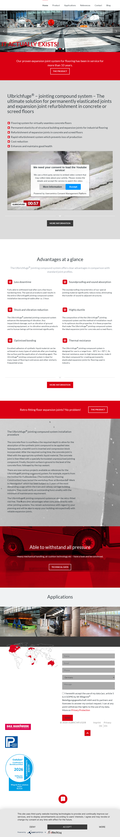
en (105, 725)
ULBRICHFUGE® (22, 5)
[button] (60, 220)
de (100, 725)
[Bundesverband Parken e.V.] (31, 743)
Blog (108, 5)
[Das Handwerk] (31, 728)
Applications (70, 5)
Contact (98, 5)
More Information (52, 187)
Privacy (107, 722)
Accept (73, 187)
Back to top (87, 733)
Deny (33, 826)
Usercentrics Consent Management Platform (65, 193)
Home (45, 5)
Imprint (97, 722)
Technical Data (60, 567)
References (85, 5)
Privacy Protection (80, 710)
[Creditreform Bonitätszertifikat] (31, 774)
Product (56, 5)
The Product (60, 71)
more (102, 826)
